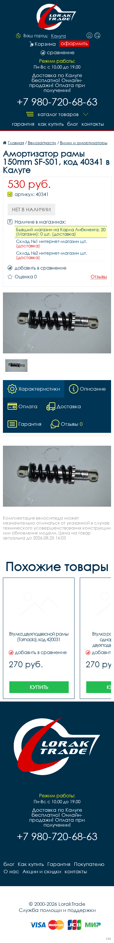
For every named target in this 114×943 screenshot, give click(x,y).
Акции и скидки (42, 871)
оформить (74, 43)
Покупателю (89, 864)
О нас (11, 871)
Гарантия (23, 124)
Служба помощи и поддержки (57, 910)
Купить (39, 687)
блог (72, 124)
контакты (93, 124)
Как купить (51, 124)
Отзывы (99, 276)
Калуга (58, 36)
